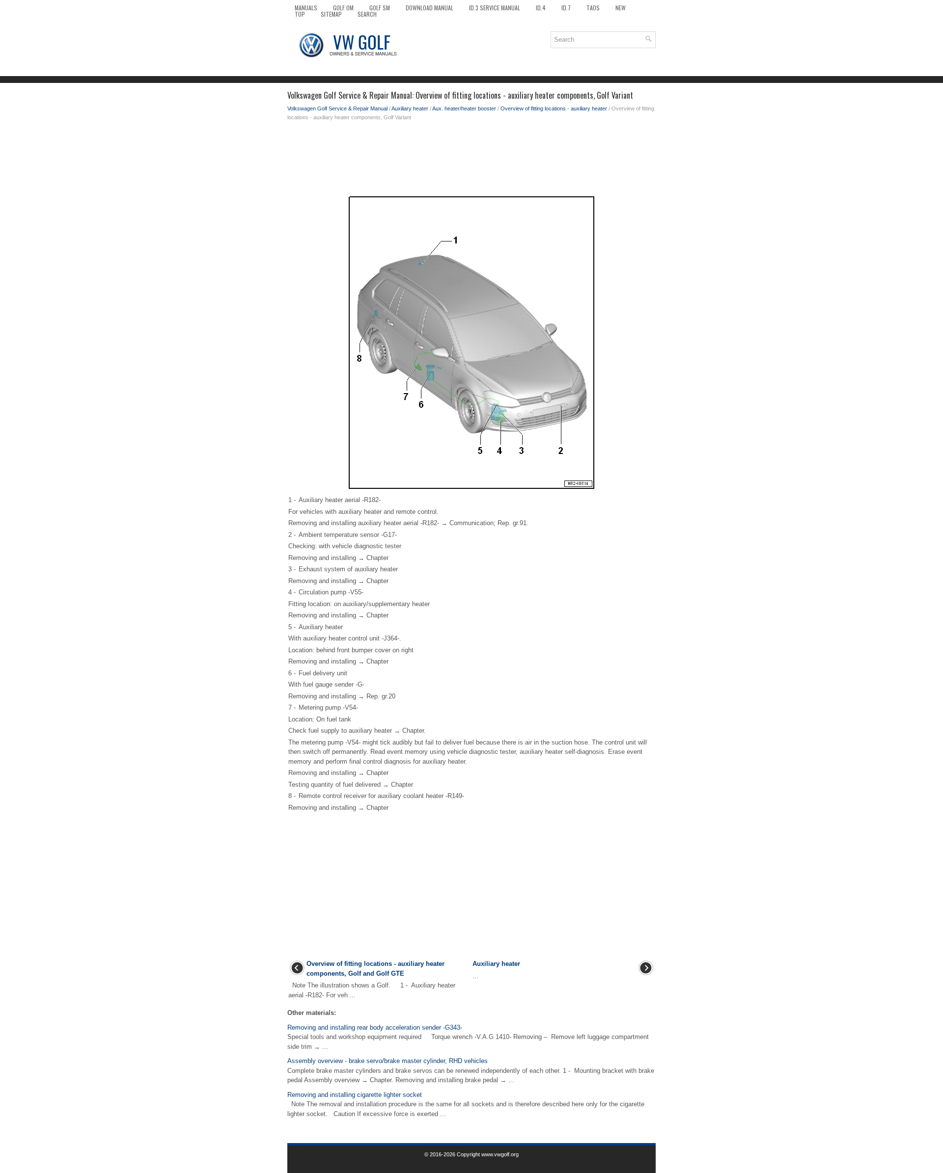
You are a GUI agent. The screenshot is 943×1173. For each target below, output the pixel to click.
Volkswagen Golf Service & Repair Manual (337, 108)
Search (367, 14)
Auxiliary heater (409, 108)
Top (300, 14)
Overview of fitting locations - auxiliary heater (553, 108)
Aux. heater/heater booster (464, 108)
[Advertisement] (471, 161)
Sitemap (331, 14)
